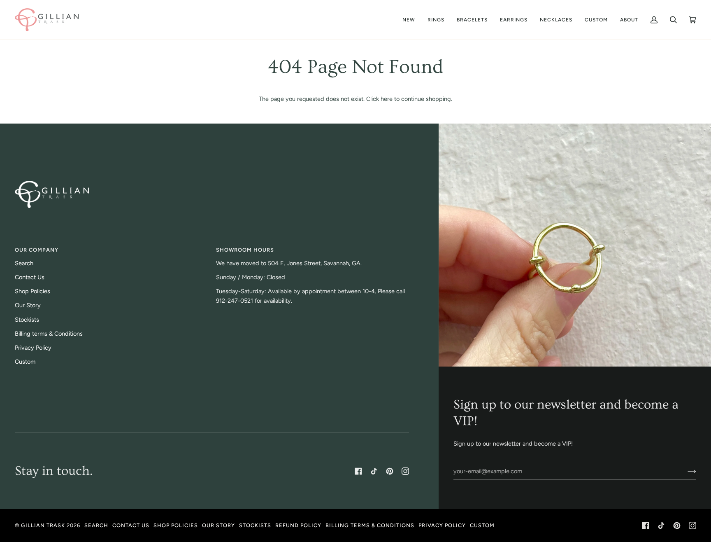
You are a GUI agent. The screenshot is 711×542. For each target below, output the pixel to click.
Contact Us (29, 277)
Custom (25, 361)
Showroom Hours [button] (245, 250)
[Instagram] (405, 471)
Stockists (27, 319)
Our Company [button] (36, 250)
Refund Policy (298, 525)
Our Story (28, 305)
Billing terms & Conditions (49, 333)
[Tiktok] (374, 471)
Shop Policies (32, 291)
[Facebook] (358, 471)
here (387, 99)
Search (24, 263)
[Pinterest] (389, 471)
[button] (629, 20)
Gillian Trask (43, 525)
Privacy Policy (33, 347)
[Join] (685, 471)
